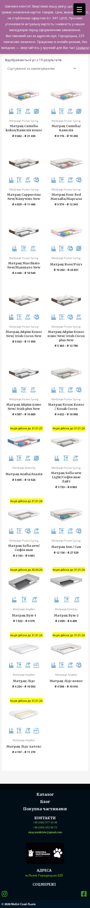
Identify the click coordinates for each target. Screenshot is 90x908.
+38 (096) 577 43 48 (45, 822)
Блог (45, 801)
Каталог (45, 794)
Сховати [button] (82, 47)
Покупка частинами (45, 808)
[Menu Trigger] (79, 9)
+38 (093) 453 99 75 (45, 827)
